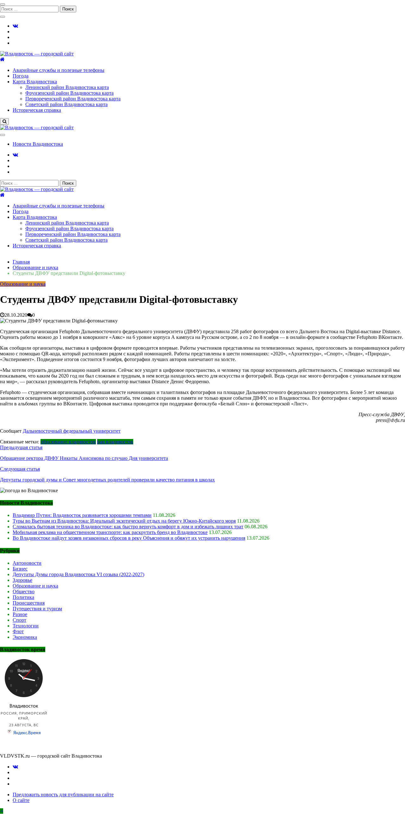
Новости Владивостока (38, 144)
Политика (23, 597)
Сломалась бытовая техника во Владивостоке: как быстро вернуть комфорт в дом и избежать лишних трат (128, 526)
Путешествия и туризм (37, 608)
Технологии (26, 625)
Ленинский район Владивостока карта (67, 87)
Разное (20, 614)
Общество (23, 591)
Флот (18, 631)
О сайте (21, 800)
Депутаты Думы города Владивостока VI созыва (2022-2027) (78, 574)
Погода (20, 76)
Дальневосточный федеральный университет (72, 431)
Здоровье (22, 580)
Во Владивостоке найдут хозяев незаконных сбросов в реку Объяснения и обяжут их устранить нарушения (129, 538)
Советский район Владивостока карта (66, 104)
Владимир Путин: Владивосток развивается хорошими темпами (82, 515)
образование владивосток (68, 441)
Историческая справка (37, 110)
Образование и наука (23, 284)
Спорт (19, 620)
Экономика (25, 637)
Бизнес (20, 568)
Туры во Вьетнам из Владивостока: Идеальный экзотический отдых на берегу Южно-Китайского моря (124, 521)
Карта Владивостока (35, 81)
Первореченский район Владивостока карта (73, 98)
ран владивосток (115, 441)
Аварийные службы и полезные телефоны (58, 70)
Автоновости (27, 563)
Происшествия (29, 603)
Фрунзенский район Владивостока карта (69, 93)
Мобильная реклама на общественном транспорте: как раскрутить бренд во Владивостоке (110, 532)
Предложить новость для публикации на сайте (63, 794)
